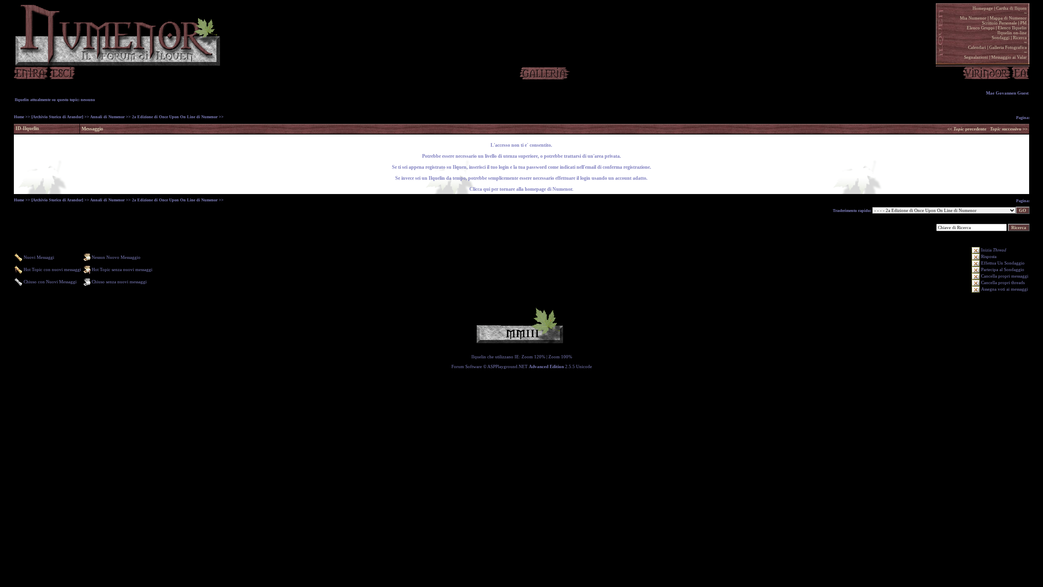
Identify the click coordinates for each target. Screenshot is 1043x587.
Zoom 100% (560, 356)
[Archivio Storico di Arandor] (57, 117)
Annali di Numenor (107, 117)
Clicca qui (479, 189)
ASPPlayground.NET (507, 366)
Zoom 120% (533, 356)
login (584, 178)
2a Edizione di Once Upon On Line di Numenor (175, 117)
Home (19, 117)
